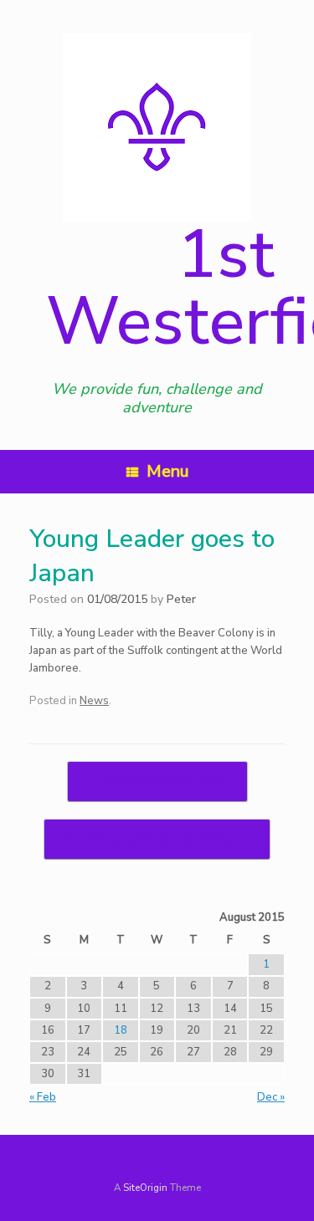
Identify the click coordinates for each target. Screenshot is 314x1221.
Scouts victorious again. (157, 781)
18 (120, 1030)
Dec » (271, 1097)
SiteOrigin (145, 1187)
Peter (181, 599)
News (94, 700)
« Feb (42, 1097)
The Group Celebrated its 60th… (157, 839)
